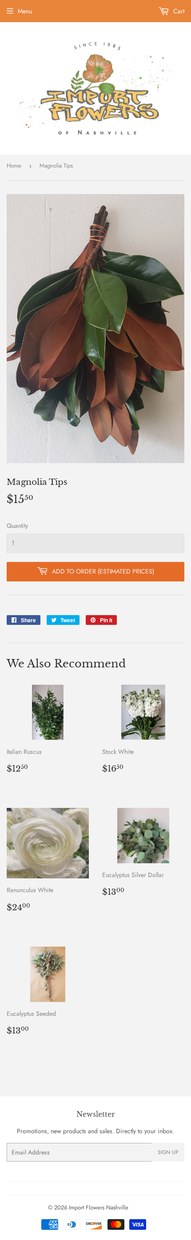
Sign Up (168, 1152)
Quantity (17, 525)
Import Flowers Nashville (98, 1207)
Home (14, 165)
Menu (25, 11)
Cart (177, 11)
